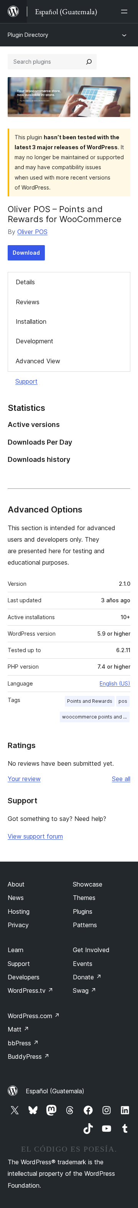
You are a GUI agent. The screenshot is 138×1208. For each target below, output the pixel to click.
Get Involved (91, 950)
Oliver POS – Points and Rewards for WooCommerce (65, 214)
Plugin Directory (28, 34)
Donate (87, 977)
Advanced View (38, 361)
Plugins (82, 911)
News (16, 897)
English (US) (115, 683)
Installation (31, 321)
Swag (84, 990)
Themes (84, 897)
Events (82, 963)
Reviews (27, 302)
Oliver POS (32, 232)
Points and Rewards (89, 701)
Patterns (85, 925)
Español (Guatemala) (55, 1091)
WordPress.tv (30, 990)
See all (121, 779)
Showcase (87, 884)
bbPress (23, 1043)
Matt (18, 1029)
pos (122, 701)
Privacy (18, 925)
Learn (15, 950)
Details (25, 282)
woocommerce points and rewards (96, 717)
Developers (23, 977)
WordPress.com (34, 1016)
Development (34, 341)
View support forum (35, 836)
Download (26, 252)
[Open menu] (125, 11)
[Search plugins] (89, 61)
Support (26, 381)
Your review (24, 779)
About (16, 884)
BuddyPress (28, 1056)
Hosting (19, 911)
